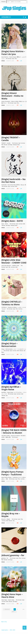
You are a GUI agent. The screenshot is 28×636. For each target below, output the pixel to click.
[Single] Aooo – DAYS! (12, 221)
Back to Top (4, 621)
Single (3, 60)
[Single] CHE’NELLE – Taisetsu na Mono (11, 303)
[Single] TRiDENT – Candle (10, 139)
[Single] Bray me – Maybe (10, 515)
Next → (14, 611)
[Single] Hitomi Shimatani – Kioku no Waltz (12, 96)
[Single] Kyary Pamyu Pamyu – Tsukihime (12, 473)
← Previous (7, 609)
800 (23, 609)
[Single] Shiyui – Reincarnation (9, 345)
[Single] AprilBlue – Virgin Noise (11, 388)
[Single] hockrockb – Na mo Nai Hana (13, 180)
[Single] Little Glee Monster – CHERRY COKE (13, 261)
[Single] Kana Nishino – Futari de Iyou (13, 52)
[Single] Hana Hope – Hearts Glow (12, 595)
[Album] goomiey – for (12, 555)
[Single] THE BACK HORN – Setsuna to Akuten (13, 431)
